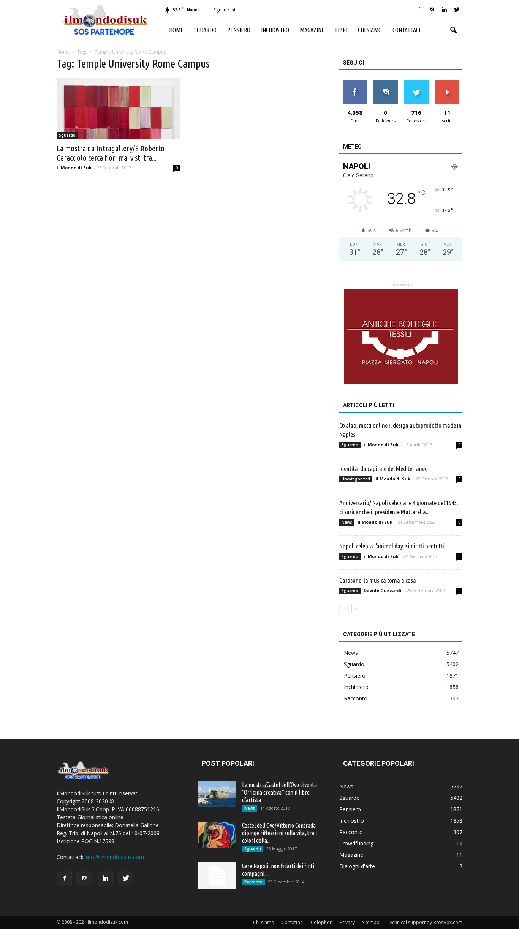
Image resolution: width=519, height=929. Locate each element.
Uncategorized (356, 479)
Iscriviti (447, 83)
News (347, 522)
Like (354, 83)
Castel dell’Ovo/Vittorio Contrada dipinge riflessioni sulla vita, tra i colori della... (279, 833)
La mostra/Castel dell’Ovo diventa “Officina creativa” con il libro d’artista (279, 792)
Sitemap (371, 922)
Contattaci (406, 30)
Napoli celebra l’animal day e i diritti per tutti (391, 546)
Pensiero (238, 30)
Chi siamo (370, 30)
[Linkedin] (444, 10)
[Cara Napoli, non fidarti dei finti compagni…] (217, 875)
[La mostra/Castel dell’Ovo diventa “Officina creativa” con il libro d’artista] (217, 794)
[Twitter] (456, 10)
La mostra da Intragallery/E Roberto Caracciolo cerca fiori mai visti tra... (111, 153)
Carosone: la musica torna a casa (377, 580)
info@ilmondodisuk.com (114, 857)
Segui (385, 83)
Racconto (355, 698)
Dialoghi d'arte (357, 866)
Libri (341, 30)
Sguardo (205, 30)
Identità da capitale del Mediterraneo (383, 468)
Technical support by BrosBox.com (424, 922)
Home (176, 30)
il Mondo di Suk (74, 168)
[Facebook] (419, 10)
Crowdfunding (356, 843)
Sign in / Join (225, 10)
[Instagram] (431, 10)
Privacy (347, 922)
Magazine (312, 30)
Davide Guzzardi (383, 590)
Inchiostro (275, 30)
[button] (453, 30)
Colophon (321, 922)
